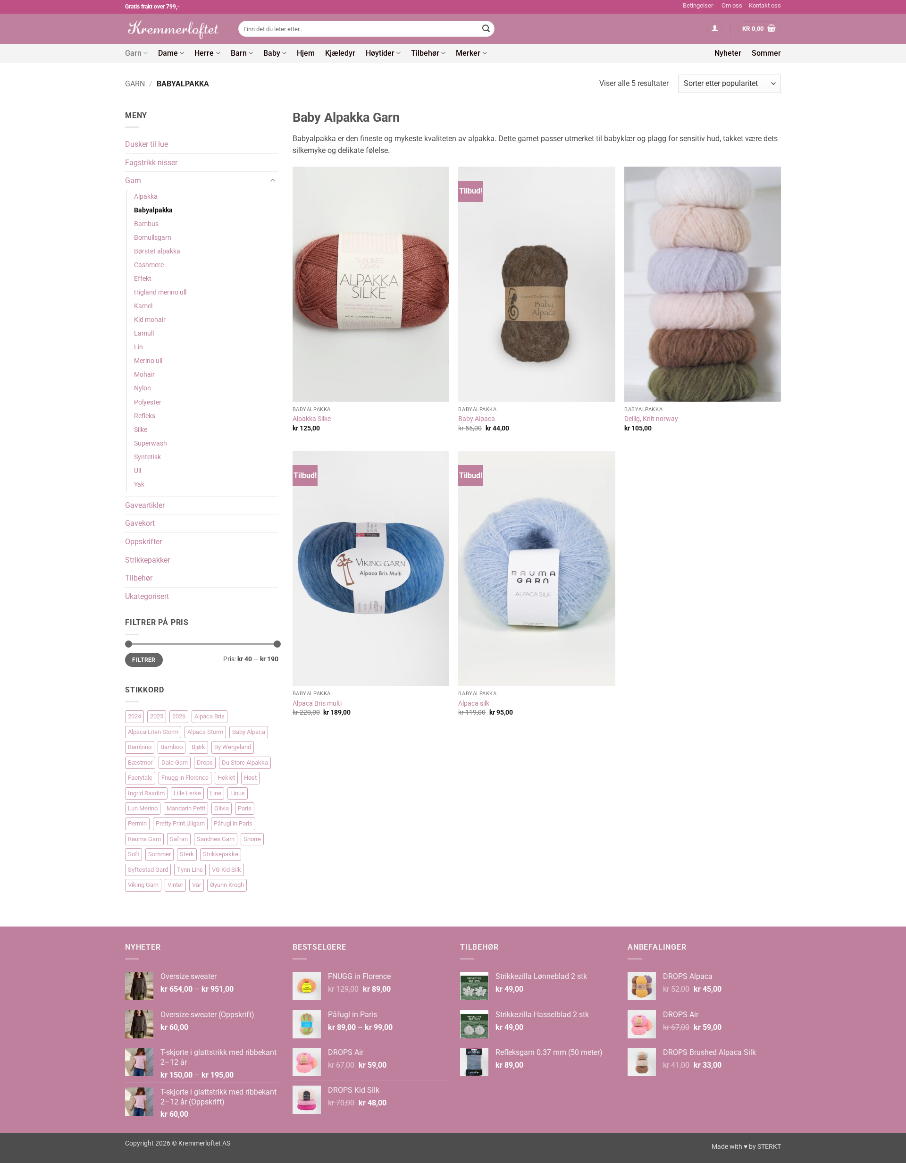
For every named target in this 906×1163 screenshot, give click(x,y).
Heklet (226, 777)
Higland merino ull (160, 292)
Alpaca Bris (209, 716)
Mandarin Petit (186, 808)
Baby (271, 53)
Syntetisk (147, 457)
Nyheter (727, 53)
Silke (140, 430)
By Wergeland (232, 746)
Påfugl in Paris (233, 823)
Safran (179, 839)
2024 (134, 716)
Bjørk (198, 746)
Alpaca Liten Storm (153, 731)
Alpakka (146, 197)
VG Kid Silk (226, 869)
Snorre (252, 839)
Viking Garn (143, 884)
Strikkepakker (147, 560)
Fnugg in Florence (185, 777)
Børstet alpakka (157, 251)
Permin (137, 823)
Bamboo (171, 746)
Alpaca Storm (205, 731)
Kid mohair (150, 320)
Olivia (221, 808)
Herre (204, 53)
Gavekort (140, 523)
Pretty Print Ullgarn (180, 823)
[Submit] (486, 29)
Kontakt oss (765, 5)
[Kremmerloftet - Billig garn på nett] (174, 29)
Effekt (142, 279)
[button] (714, 29)
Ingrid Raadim (146, 793)
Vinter (175, 884)
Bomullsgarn (152, 238)
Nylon (142, 388)
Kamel (143, 306)
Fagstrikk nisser (151, 162)
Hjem (306, 53)
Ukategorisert (147, 596)
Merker (468, 53)
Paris (245, 808)
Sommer (766, 53)
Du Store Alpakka (245, 762)
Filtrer (144, 660)
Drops (205, 762)
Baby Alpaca (248, 731)
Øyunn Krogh (227, 884)
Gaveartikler (145, 505)
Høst (250, 777)
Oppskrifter (143, 541)
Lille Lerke (187, 793)
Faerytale (140, 777)
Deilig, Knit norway (651, 419)
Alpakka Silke (312, 419)
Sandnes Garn (216, 839)
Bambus (146, 224)
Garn (133, 53)
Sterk (187, 854)
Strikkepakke (220, 854)
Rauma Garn (144, 839)
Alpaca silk (473, 703)
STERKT (769, 1147)
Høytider (380, 53)
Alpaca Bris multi (317, 703)
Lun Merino (143, 808)
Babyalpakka (153, 210)
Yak (139, 484)
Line (215, 793)
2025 (156, 716)
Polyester (147, 402)
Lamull (144, 333)
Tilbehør (425, 53)
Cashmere (149, 265)
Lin (138, 347)
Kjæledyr (340, 53)
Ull (137, 471)
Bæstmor (140, 762)
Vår (196, 884)
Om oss (731, 5)
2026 (178, 716)
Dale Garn (174, 762)
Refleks (144, 416)
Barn (239, 53)
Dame (168, 53)
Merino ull (148, 361)
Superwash (150, 443)
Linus (237, 793)
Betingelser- (699, 5)
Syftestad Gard (148, 869)
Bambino (139, 746)
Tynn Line (190, 869)
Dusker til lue (146, 144)
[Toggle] (272, 180)
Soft (133, 854)
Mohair (144, 375)
